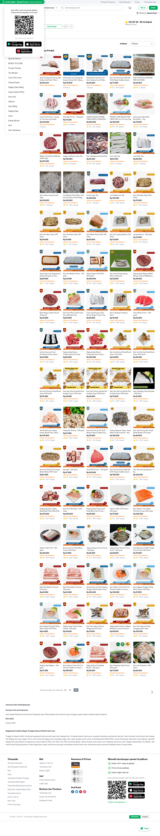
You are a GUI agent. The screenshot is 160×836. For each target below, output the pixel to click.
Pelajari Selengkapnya (116, 802)
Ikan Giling (12, 106)
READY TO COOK (15, 63)
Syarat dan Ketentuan (47, 797)
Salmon (11, 101)
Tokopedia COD (45, 767)
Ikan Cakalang (14, 130)
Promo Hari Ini (13, 797)
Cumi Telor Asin (15, 78)
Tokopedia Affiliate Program (18, 778)
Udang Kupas (14, 82)
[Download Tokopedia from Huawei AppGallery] (136, 796)
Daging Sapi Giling (16, 87)
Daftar (153, 8)
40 (70, 690)
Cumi (10, 116)
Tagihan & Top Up (46, 763)
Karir (9, 771)
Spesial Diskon (14, 58)
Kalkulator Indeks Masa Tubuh (19, 789)
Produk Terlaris (14, 68)
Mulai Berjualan (124, 2)
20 (65, 690)
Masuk (142, 8)
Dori (10, 125)
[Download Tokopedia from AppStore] (136, 790)
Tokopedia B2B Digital (16, 782)
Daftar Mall (43, 784)
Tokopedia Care (150, 2)
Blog (9, 774)
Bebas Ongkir (44, 771)
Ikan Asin (12, 97)
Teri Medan (13, 73)
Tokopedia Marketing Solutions (20, 786)
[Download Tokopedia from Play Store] (136, 784)
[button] (148, 13)
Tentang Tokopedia (108, 2)
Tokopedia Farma (14, 793)
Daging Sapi (13, 111)
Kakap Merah (14, 121)
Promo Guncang (14, 804)
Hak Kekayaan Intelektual (17, 767)
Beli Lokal (11, 801)
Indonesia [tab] (134, 817)
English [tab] (145, 817)
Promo (137, 2)
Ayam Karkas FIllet (16, 92)
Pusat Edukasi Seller (47, 780)
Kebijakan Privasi (45, 800)
